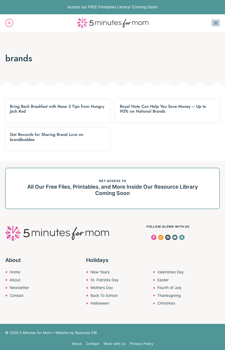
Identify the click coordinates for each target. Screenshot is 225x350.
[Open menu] (216, 23)
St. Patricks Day (104, 280)
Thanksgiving (169, 295)
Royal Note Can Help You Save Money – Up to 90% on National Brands (163, 108)
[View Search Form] (9, 23)
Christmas (166, 303)
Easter (163, 280)
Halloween (100, 303)
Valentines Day (170, 272)
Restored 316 (86, 332)
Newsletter (19, 287)
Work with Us (114, 343)
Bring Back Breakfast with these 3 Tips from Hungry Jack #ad (57, 108)
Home (15, 272)
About (15, 280)
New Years (100, 272)
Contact (17, 295)
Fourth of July (169, 287)
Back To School (104, 295)
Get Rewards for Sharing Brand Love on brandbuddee (46, 137)
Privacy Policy (141, 343)
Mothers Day (102, 287)
